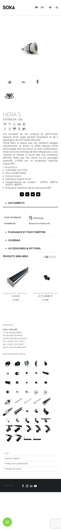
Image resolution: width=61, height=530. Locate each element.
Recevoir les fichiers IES (39, 223)
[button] (57, 7)
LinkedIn (33, 194)
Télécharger (38, 218)
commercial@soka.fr (17, 347)
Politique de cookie (13, 469)
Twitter (27, 194)
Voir (17, 300)
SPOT (56, 293)
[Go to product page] (15, 277)
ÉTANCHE (6, 293)
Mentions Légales (12, 458)
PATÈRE (43, 293)
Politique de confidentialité (16, 463)
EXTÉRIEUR (12, 293)
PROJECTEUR (50, 293)
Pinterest (38, 194)
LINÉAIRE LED (21, 293)
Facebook (22, 194)
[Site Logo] (9, 7)
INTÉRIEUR (36, 293)
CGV (7, 453)
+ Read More (10, 167)
